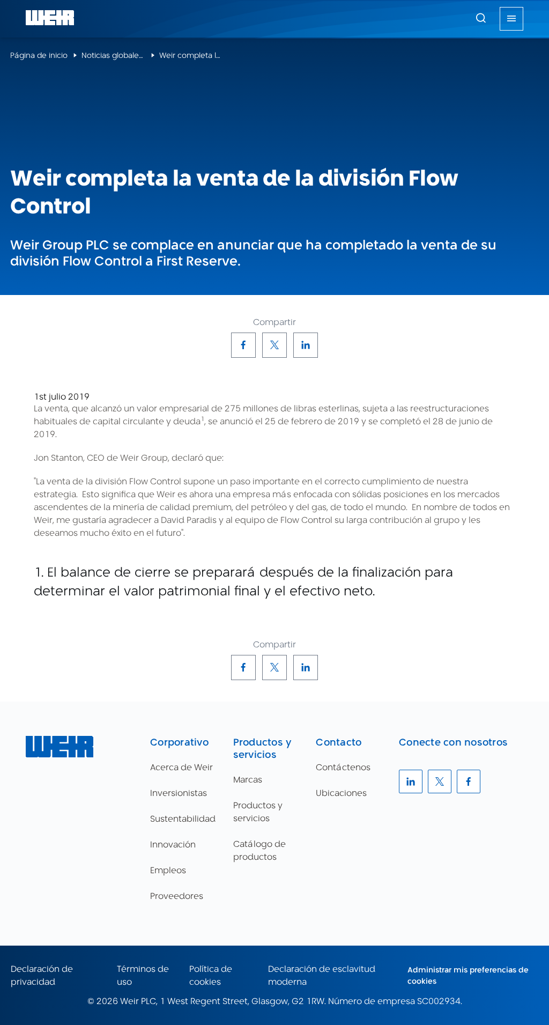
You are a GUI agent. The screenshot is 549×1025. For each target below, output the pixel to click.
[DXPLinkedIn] (305, 345)
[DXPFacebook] (243, 345)
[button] (481, 18)
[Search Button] (481, 18)
